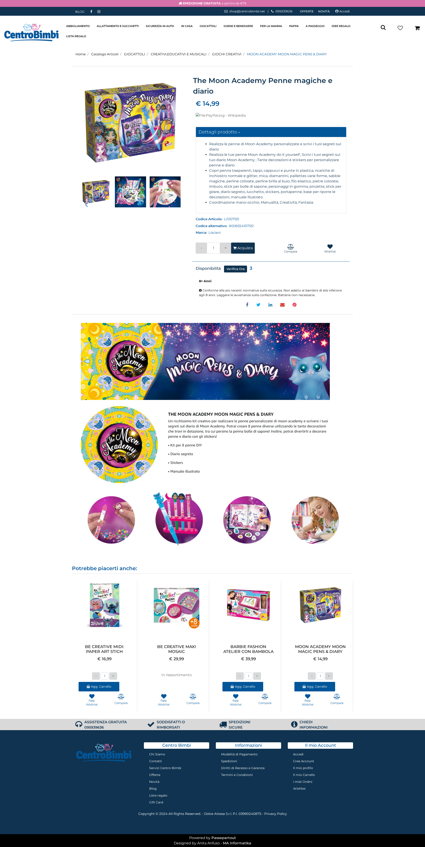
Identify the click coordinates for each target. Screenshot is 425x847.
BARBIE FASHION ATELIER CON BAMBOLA (248, 649)
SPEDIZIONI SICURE (239, 724)
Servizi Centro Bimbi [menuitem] (165, 768)
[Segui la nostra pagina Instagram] (98, 12)
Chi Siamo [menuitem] (157, 754)
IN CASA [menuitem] (187, 26)
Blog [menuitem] (153, 789)
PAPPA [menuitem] (294, 26)
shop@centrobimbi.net (247, 11)
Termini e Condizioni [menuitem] (237, 775)
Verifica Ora (235, 269)
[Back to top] (412, 834)
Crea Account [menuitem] (303, 761)
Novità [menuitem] (324, 11)
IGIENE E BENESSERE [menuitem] (238, 26)
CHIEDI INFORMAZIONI (313, 724)
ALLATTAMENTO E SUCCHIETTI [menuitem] (118, 26)
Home (80, 54)
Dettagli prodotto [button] (218, 132)
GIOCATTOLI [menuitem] (208, 26)
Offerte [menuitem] (307, 11)
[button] (130, 122)
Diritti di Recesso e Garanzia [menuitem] (243, 768)
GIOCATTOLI (134, 54)
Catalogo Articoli (104, 54)
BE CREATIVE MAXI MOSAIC (176, 649)
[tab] (271, 132)
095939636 (284, 11)
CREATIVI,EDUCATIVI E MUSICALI (179, 54)
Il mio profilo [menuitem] (303, 768)
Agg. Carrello (100, 687)
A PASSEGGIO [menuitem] (315, 26)
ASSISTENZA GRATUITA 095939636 (105, 724)
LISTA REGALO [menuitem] (76, 36)
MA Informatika (237, 843)
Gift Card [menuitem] (156, 802)
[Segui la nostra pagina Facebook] (91, 12)
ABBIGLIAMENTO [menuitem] (78, 26)
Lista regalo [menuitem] (158, 795)
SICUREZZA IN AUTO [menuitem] (160, 26)
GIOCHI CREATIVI (226, 54)
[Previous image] (86, 205)
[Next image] (174, 205)
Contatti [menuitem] (155, 761)
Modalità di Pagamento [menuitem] (239, 754)
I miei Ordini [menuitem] (302, 782)
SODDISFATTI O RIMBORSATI (171, 724)
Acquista (244, 248)
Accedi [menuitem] (298, 754)
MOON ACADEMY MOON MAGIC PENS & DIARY (287, 54)
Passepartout (223, 838)
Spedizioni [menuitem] (229, 761)
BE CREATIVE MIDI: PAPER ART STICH (104, 649)
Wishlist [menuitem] (299, 789)
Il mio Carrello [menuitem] (304, 775)
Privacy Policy (275, 814)
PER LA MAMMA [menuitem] (271, 26)
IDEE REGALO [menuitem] (341, 26)
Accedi (344, 11)
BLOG (80, 12)
